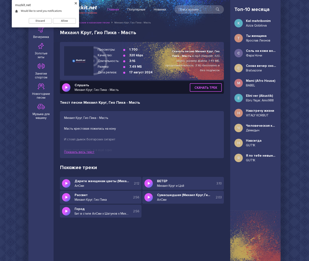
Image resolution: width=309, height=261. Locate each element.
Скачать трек (205, 88)
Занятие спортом (41, 75)
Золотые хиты (41, 55)
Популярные (136, 9)
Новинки (160, 9)
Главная (113, 9)
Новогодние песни (41, 96)
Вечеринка (41, 37)
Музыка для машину (41, 116)
